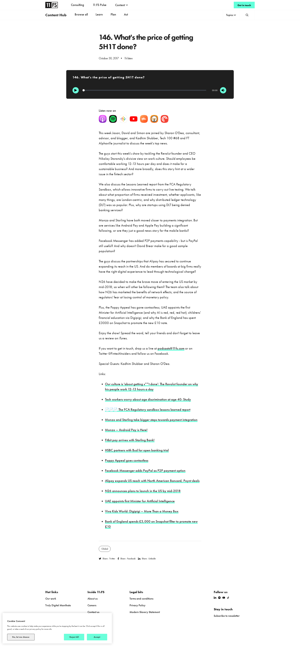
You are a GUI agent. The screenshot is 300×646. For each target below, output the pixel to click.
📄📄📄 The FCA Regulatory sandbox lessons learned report (147, 409)
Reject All (74, 637)
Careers (92, 605)
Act (126, 14)
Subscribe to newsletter (227, 616)
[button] (121, 5)
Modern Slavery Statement (145, 612)
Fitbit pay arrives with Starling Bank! (130, 440)
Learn (99, 14)
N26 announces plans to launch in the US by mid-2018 (143, 491)
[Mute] (223, 90)
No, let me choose (20, 637)
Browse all (81, 14)
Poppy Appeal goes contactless (126, 460)
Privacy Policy (137, 605)
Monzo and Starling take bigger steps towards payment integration (151, 419)
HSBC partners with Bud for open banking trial (137, 450)
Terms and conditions (141, 598)
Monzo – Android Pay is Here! (126, 430)
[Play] (75, 90)
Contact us (93, 612)
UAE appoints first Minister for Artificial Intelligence (140, 501)
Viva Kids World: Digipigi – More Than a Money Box (141, 511)
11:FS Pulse (99, 5)
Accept (97, 637)
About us (93, 598)
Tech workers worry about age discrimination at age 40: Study (148, 399)
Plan (113, 14)
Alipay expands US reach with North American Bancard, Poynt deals (152, 480)
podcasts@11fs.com (171, 348)
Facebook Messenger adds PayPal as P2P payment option (145, 470)
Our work (50, 598)
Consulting (77, 5)
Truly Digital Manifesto (58, 605)
